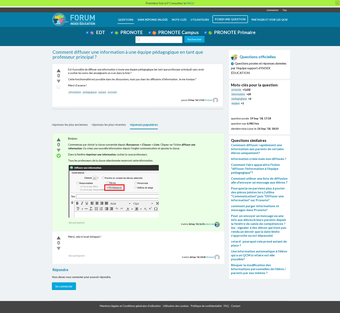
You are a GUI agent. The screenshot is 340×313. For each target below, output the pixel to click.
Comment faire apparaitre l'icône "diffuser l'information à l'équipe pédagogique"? (255, 168)
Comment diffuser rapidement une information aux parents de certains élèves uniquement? (257, 149)
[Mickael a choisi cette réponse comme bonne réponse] (58, 156)
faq (285, 10)
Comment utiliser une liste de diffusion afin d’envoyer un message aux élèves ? (259, 180)
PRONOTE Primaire (234, 32)
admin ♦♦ (209, 224)
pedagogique (90, 92)
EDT (99, 32)
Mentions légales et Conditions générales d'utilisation (130, 305)
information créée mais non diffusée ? (258, 159)
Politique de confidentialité (206, 305)
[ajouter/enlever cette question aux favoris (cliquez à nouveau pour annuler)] (58, 87)
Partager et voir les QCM (269, 19)
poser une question (230, 19)
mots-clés (179, 19)
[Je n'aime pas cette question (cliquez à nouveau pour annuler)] (58, 81)
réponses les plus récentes (109, 124)
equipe (102, 92)
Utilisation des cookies (176, 305)
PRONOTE (130, 32)
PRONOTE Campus (177, 32)
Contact (235, 305)
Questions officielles (258, 56)
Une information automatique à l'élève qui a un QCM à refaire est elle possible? (259, 255)
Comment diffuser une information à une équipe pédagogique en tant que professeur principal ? (128, 54)
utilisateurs (200, 19)
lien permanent (77, 222)
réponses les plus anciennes (70, 124)
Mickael (208, 100)
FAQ (226, 305)
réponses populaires (144, 124)
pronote (112, 92)
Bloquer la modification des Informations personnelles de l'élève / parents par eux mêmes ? (258, 269)
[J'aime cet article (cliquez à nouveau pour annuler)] (58, 70)
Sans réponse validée (153, 19)
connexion (272, 10)
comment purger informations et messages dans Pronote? (255, 208)
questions (125, 19)
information (75, 92)
